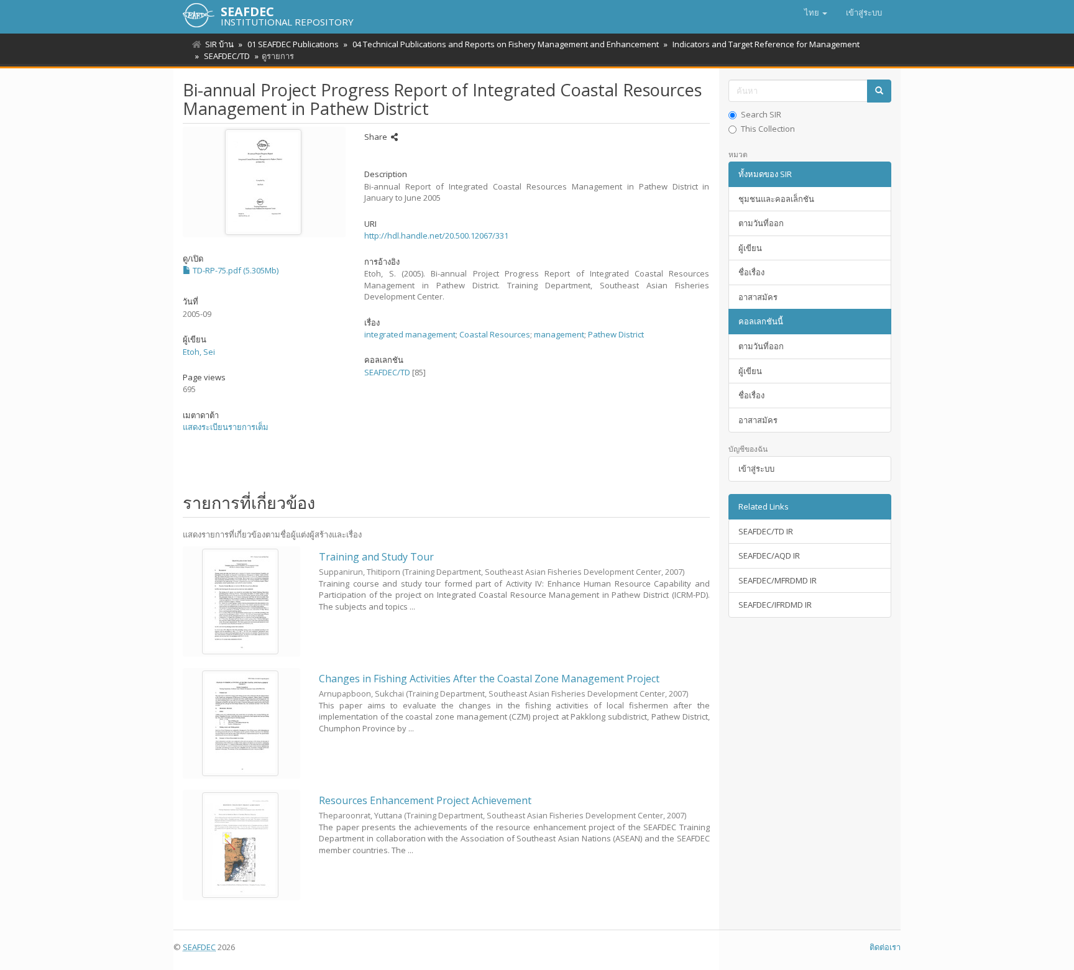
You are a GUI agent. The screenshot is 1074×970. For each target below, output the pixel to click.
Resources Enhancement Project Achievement (425, 800)
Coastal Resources (494, 334)
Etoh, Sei (199, 351)
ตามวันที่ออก (761, 223)
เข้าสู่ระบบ (756, 468)
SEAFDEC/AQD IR (769, 555)
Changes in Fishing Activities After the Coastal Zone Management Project (489, 678)
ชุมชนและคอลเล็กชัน (776, 198)
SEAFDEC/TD (227, 56)
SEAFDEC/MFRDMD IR (777, 580)
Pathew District (616, 334)
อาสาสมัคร (758, 297)
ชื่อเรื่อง (751, 272)
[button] (816, 12)
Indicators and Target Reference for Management (766, 44)
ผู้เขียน (750, 248)
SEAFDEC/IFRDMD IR (775, 604)
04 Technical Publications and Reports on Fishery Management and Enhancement (505, 44)
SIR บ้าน (219, 44)
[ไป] (879, 91)
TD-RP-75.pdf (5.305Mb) (234, 270)
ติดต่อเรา (885, 947)
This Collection (768, 128)
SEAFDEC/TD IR (765, 531)
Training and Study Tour (376, 557)
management (559, 334)
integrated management (410, 334)
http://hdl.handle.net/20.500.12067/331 (436, 235)
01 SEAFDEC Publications (293, 44)
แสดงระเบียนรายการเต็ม (225, 426)
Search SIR (761, 114)
